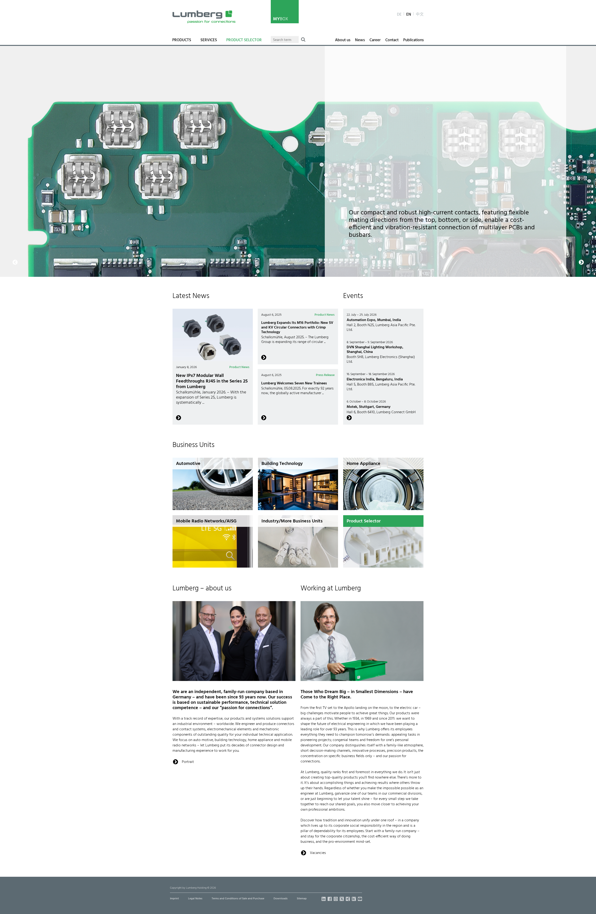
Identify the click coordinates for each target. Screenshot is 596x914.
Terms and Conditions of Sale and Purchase (238, 898)
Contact (392, 40)
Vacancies (318, 853)
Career (375, 40)
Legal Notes (195, 898)
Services (208, 40)
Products (181, 40)
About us (342, 40)
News (360, 40)
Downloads (281, 898)
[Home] (204, 16)
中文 (420, 15)
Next (570, 48)
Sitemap (302, 898)
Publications (413, 40)
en (408, 15)
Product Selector (244, 40)
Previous (7, 48)
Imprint (174, 898)
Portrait (188, 762)
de (399, 15)
